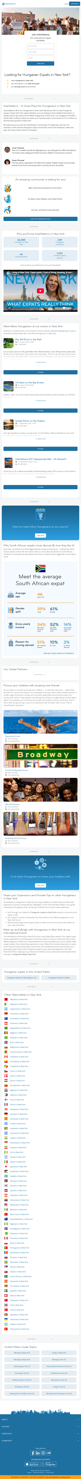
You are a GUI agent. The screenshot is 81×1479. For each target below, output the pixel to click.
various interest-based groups (56, 331)
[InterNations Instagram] (43, 1453)
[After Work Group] (41, 801)
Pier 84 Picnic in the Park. (28, 339)
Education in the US (59, 1380)
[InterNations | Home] (8, 4)
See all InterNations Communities (58, 1477)
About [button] (5, 1419)
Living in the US (59, 1387)
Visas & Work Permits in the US (59, 1366)
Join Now (74, 4)
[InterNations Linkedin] (38, 1453)
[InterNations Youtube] (48, 1453)
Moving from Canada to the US (22, 1393)
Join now (40, 63)
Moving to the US (59, 1359)
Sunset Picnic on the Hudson (30, 420)
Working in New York (22, 1359)
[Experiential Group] (41, 733)
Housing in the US (22, 1373)
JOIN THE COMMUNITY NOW (40, 219)
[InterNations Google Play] (48, 1464)
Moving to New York (22, 1353)
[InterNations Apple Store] (32, 1464)
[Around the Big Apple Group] (41, 767)
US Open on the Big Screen (29, 382)
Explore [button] (5, 1426)
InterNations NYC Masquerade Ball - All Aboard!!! (41, 459)
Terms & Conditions (38, 1472)
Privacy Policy (50, 1472)
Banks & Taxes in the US (22, 1380)
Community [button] (7, 1441)
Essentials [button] (7, 1434)
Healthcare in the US (59, 1373)
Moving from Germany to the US (59, 1393)
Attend (40, 372)
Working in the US (22, 1387)
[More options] (54, 99)
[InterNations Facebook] (32, 1453)
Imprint (29, 1472)
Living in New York (59, 1353)
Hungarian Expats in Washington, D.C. (22, 977)
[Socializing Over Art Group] (41, 835)
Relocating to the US (22, 1366)
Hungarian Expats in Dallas (59, 977)
